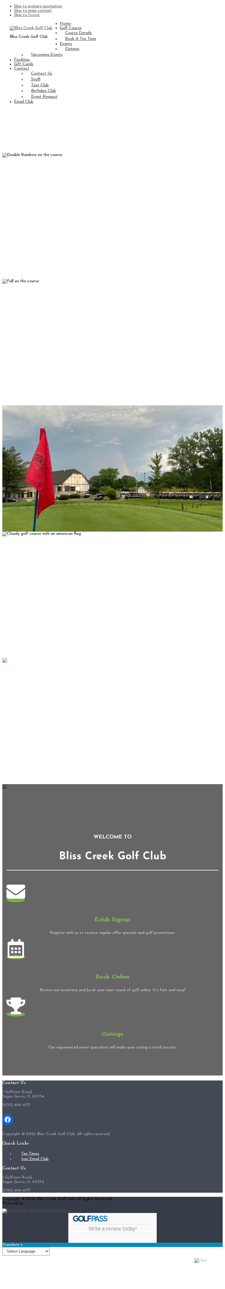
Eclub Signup (112, 920)
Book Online (112, 977)
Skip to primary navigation (38, 6)
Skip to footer (27, 15)
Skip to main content (33, 11)
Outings (112, 1034)
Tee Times (30, 1154)
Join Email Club (35, 1159)
